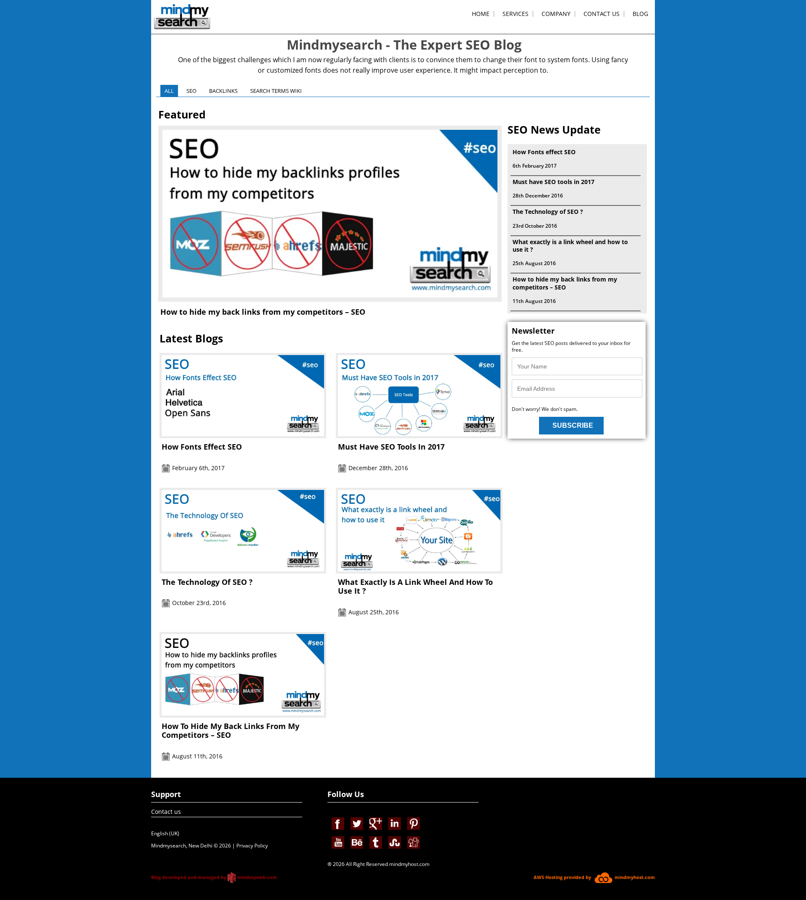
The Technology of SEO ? (207, 582)
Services (515, 14)
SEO (191, 91)
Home (480, 14)
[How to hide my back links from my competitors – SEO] (330, 299)
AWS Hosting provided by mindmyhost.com (594, 877)
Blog (640, 14)
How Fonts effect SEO (202, 447)
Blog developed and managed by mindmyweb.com (214, 877)
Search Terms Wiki (276, 91)
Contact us (166, 812)
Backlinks (223, 91)
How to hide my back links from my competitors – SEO (262, 312)
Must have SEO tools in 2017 (391, 447)
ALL (169, 91)
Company (556, 14)
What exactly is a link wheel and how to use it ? (415, 586)
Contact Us (602, 14)
